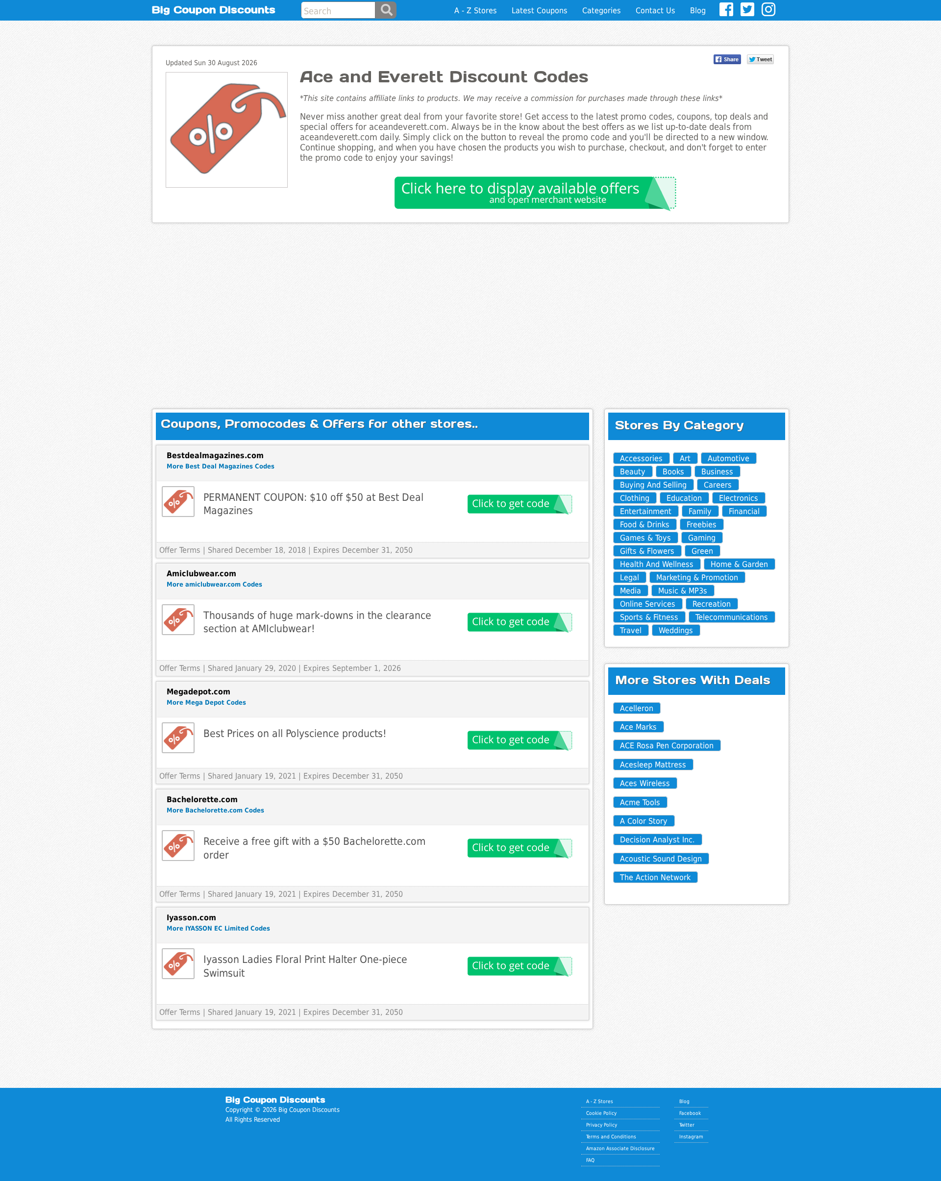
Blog (698, 10)
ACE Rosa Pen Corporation (667, 745)
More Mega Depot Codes (206, 702)
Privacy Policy (601, 1125)
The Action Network (655, 877)
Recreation (712, 604)
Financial (744, 511)
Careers (718, 485)
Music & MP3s (682, 590)
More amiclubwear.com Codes (214, 584)
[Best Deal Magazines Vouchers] (178, 501)
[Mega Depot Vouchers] (178, 737)
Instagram (691, 1136)
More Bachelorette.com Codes (215, 810)
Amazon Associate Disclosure (620, 1148)
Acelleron (636, 708)
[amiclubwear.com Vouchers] (178, 619)
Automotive (728, 458)
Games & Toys (645, 537)
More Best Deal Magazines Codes (220, 466)
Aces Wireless (645, 783)
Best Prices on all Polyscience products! (295, 733)
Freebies (702, 524)
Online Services (647, 604)
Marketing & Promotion (697, 577)
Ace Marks (638, 727)
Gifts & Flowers (647, 551)
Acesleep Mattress (653, 764)
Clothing (634, 498)
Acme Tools (640, 802)
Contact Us (655, 10)
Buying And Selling (653, 485)
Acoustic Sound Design (661, 858)
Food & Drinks (644, 524)
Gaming (702, 537)
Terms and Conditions (611, 1136)
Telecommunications (731, 617)
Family (700, 511)
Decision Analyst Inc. (657, 839)
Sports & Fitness (649, 617)
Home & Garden (739, 564)
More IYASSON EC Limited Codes (218, 928)
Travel (631, 630)
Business (717, 471)
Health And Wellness (656, 564)
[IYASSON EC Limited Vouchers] (178, 963)
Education (684, 498)
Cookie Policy (601, 1113)
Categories (601, 10)
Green (702, 551)
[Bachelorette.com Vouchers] (178, 845)
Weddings (676, 630)
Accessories (641, 458)
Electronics (738, 498)
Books (673, 471)
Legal (629, 577)
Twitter (686, 1125)
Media (630, 590)
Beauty (632, 471)
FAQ (590, 1160)
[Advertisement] (470, 307)
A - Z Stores (475, 10)
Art (685, 458)
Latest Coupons (540, 10)
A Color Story (644, 821)
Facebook (690, 1113)
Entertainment (645, 511)
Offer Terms (179, 550)
